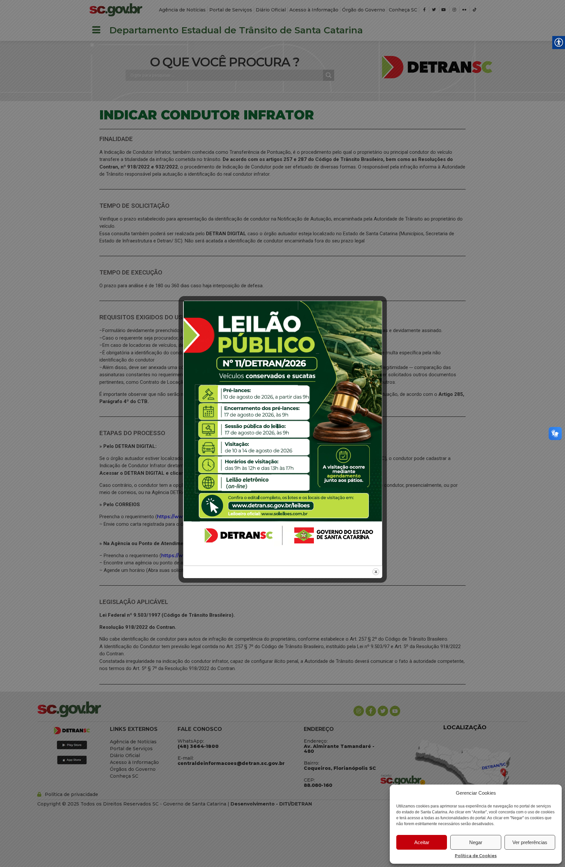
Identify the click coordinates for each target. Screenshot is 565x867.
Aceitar (421, 842)
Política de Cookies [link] (476, 855)
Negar (475, 842)
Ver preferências (529, 842)
